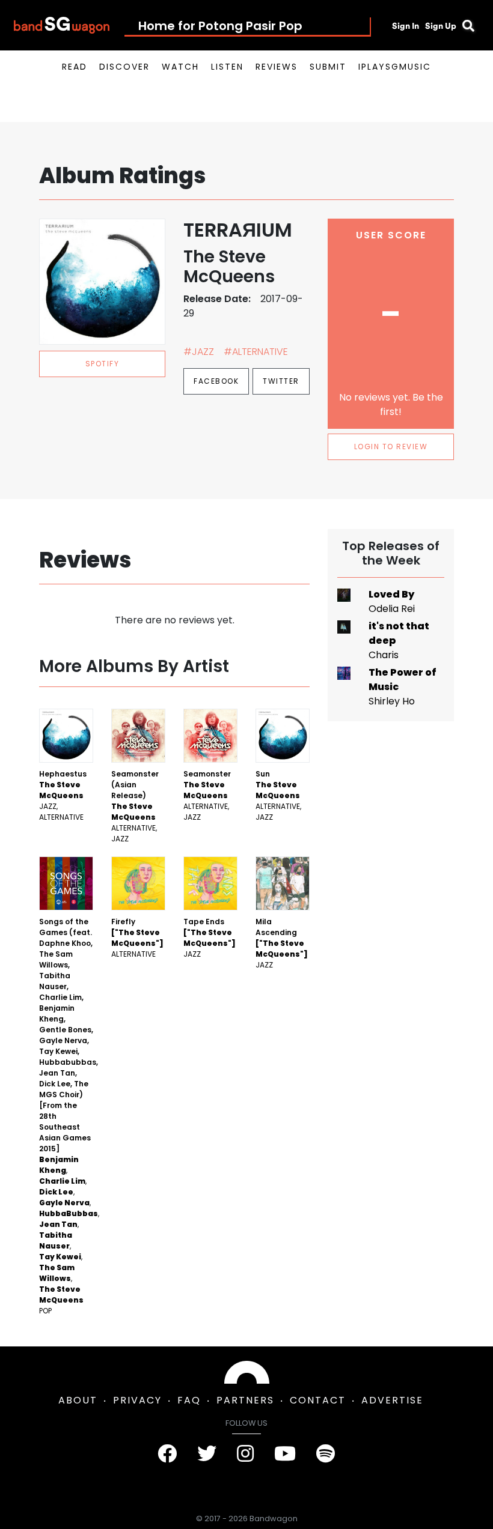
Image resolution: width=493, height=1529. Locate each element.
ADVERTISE (392, 1400)
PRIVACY (137, 1400)
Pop (45, 1311)
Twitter (281, 381)
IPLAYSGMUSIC (394, 67)
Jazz (48, 806)
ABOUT (77, 1400)
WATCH (180, 67)
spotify (102, 364)
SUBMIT (328, 67)
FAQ (189, 1400)
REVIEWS (277, 67)
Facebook (216, 381)
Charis (384, 655)
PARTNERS (245, 1400)
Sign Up (440, 25)
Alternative (61, 817)
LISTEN (227, 67)
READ (74, 67)
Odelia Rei (392, 609)
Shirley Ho (392, 701)
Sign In (405, 25)
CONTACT (318, 1400)
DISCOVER (124, 67)
